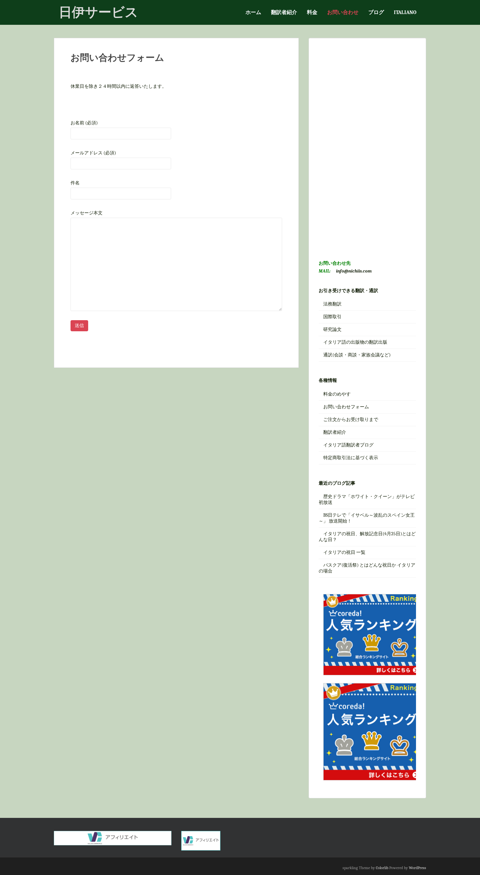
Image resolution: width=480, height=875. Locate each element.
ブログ (376, 12)
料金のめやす (337, 394)
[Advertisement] (367, 146)
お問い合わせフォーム (346, 407)
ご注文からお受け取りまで (350, 419)
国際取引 (332, 317)
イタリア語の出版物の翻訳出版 (355, 342)
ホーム (253, 12)
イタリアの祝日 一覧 (344, 552)
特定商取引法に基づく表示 (350, 458)
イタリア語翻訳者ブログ (348, 445)
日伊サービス (98, 12)
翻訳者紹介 (284, 12)
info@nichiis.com (354, 271)
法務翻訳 (332, 304)
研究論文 (332, 329)
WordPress (417, 868)
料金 (312, 12)
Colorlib (382, 868)
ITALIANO (405, 12)
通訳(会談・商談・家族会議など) (357, 355)
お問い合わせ (343, 12)
